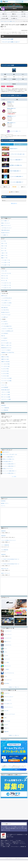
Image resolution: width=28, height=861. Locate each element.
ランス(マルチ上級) (5, 375)
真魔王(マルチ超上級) (5, 361)
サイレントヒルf (7, 721)
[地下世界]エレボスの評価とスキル (7, 459)
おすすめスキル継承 (4, 18)
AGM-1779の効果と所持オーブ (7, 461)
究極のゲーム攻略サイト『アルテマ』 (7, 840)
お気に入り (24, 186)
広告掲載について (8, 843)
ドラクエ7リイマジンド (8, 707)
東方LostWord (6, 683)
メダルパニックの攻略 (5, 392)
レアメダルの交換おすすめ (6, 326)
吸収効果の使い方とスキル (6, 347)
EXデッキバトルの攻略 (5, 396)
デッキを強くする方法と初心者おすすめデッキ (10, 559)
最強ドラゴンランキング (6, 225)
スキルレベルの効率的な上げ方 (7, 330)
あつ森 (5, 717)
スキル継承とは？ (4, 317)
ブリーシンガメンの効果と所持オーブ (8, 466)
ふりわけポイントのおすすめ (6, 328)
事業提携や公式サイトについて (18, 842)
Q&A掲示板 (3, 500)
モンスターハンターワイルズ (9, 714)
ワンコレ (5, 676)
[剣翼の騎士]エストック (11, 116)
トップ (5, 11)
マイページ (3, 505)
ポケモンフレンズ (7, 665)
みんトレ (5, 648)
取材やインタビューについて (6, 842)
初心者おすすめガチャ (5, 232)
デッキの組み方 (4, 338)
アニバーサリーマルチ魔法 (6, 380)
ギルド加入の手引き (5, 309)
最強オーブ (23, 11)
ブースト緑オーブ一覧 (5, 264)
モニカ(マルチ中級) (5, 368)
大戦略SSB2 (6, 731)
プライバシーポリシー (15, 846)
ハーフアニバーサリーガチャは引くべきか (9, 454)
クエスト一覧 (3, 385)
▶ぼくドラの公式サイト (5, 137)
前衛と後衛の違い (4, 307)
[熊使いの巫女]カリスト (11, 122)
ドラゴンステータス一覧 (6, 273)
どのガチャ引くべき (14, 16)
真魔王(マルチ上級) (5, 359)
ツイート (5, 186)
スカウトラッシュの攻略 (6, 399)
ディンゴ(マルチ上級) (5, 366)
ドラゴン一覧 (5, 16)
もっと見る (14, 476)
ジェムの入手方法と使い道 (6, 298)
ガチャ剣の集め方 (4, 333)
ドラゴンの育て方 (4, 323)
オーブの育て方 (4, 321)
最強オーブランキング (5, 223)
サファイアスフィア (7, 631)
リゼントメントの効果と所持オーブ (8, 456)
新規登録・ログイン (5, 503)
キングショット (7, 658)
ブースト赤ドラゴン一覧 (6, 282)
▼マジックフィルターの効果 (7, 39)
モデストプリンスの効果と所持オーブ (8, 473)
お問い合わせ (15, 843)
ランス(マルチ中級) (5, 373)
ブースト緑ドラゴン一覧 (6, 287)
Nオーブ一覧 (3, 250)
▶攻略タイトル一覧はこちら (14, 687)
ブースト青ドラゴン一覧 (6, 285)
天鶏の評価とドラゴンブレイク (7, 468)
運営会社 (2, 845)
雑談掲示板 (3, 405)
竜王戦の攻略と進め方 (5, 389)
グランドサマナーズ (7, 679)
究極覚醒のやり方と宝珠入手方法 (7, 352)
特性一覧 (3, 335)
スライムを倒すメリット (6, 300)
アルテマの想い (18, 840)
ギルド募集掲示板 (4, 410)
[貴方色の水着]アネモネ (11, 108)
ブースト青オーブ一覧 (5, 262)
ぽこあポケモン (7, 693)
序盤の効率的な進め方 (5, 230)
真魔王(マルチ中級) (5, 356)
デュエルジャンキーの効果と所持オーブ (8, 470)
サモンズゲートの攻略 (5, 394)
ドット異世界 (6, 669)
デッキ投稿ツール (14, 18)
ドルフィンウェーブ (7, 634)
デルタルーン (6, 728)
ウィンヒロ (6, 655)
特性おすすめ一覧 (4, 568)
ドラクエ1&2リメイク (8, 703)
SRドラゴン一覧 (4, 278)
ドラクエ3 (6, 724)
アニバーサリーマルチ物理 (6, 378)
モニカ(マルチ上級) (5, 371)
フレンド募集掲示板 (5, 407)
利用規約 (2, 843)
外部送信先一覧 (23, 846)
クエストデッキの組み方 (6, 350)
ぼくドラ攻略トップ (5, 220)
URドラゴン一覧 (4, 275)
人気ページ (21, 144)
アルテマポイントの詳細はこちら (14, 769)
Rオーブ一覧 (3, 248)
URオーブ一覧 (4, 243)
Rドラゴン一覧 (4, 280)
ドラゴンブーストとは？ (6, 314)
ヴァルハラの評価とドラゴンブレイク (8, 540)
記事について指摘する (15, 191)
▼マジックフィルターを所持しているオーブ (10, 41)
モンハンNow (6, 662)
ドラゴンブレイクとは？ (6, 305)
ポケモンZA (6, 710)
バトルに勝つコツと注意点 (6, 302)
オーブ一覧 (3, 241)
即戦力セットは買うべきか (6, 345)
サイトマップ (22, 843)
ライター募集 (7, 845)
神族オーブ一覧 (4, 255)
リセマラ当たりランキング (6, 227)
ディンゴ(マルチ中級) (5, 363)
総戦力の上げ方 (4, 295)
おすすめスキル (4, 340)
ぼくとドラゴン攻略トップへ (15, 131)
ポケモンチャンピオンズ (8, 696)
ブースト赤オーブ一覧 (5, 260)
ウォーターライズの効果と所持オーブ (8, 463)
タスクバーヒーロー (7, 700)
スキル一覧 (23, 16)
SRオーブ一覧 (4, 245)
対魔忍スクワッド (7, 641)
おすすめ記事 (7, 144)
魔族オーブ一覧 (4, 257)
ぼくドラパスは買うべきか (6, 342)
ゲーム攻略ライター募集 (5, 846)
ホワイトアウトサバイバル (9, 672)
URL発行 (14, 186)
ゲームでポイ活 (19, 1)
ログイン (25, 1)
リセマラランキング (14, 11)
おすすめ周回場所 (4, 387)
